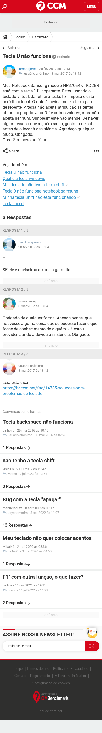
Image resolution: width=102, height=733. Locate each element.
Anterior (14, 47)
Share (14, 151)
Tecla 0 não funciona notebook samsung (40, 191)
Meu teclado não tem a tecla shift (33, 184)
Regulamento (40, 676)
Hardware (40, 37)
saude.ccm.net (51, 711)
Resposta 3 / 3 (16, 354)
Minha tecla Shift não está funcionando (39, 197)
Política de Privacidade (70, 669)
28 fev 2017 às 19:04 (33, 247)
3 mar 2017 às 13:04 (33, 306)
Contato (20, 676)
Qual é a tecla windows (24, 178)
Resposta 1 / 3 (16, 230)
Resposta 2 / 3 (16, 289)
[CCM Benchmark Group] (51, 697)
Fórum (19, 37)
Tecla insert (13, 203)
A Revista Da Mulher (70, 676)
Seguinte (87, 47)
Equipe (17, 669)
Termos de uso (38, 669)
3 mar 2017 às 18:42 (66, 73)
